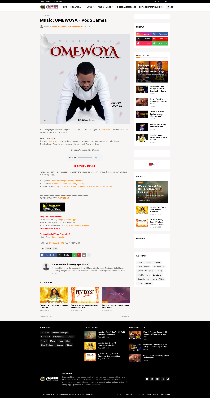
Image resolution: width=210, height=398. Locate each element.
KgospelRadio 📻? (68, 219)
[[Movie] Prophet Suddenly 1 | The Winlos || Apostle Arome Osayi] (135, 335)
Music (89, 7)
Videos (157, 262)
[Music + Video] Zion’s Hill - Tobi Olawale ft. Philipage (111, 333)
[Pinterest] (79, 255)
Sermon (148, 283)
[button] (162, 7)
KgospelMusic (58, 237)
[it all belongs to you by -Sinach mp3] (142, 127)
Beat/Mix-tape (143, 279)
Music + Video (104, 7)
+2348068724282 (56, 243)
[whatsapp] (155, 1)
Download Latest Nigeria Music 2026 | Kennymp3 (74, 394)
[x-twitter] (162, 1)
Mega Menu (75, 7)
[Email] (84, 255)
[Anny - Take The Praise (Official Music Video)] (142, 102)
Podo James (106, 129)
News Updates (143, 267)
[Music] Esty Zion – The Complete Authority (54, 306)
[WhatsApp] (74, 255)
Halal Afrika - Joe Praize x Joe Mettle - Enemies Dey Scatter (158, 89)
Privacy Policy (152, 394)
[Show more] (89, 255)
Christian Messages (126, 7)
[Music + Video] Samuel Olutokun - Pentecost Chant (85, 306)
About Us (49, 2)
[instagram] (158, 1)
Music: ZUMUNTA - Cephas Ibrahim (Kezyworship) (157, 114)
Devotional (157, 275)
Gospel (49, 15)
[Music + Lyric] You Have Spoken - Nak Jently (115, 306)
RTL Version (165, 394)
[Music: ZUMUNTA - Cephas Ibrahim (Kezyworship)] (142, 114)
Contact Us (58, 2)
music (71, 129)
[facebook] (169, 1)
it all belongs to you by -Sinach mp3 (158, 125)
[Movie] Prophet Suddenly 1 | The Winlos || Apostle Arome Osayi (155, 334)
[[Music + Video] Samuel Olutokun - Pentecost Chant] (142, 223)
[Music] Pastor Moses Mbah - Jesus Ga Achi (158, 137)
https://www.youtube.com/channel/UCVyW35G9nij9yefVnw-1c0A (84, 186)
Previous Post (46, 316)
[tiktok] (168, 379)
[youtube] (166, 1)
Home (42, 2)
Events (159, 271)
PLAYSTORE (63, 198)
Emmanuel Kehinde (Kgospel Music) (70, 264)
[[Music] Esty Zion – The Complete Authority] (142, 210)
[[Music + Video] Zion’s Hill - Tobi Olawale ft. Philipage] (90, 335)
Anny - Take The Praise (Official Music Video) (158, 101)
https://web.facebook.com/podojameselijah (67, 183)
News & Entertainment (150, 7)
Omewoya (52, 141)
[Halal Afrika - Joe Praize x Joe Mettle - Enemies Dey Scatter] (142, 89)
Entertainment (158, 267)
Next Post (125, 316)
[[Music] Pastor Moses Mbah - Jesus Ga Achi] (142, 138)
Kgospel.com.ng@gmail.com (78, 225)
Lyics (140, 283)
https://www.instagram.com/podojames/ (66, 180)
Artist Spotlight (143, 275)
